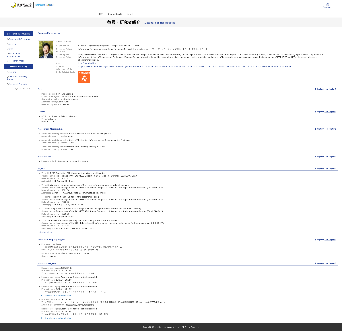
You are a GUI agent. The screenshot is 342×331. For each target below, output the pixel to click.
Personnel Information (20, 39)
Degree (12, 44)
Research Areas (16, 61)
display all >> (46, 232)
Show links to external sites (57, 296)
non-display (329, 89)
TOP (101, 14)
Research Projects (18, 84)
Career (12, 49)
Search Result (115, 14)
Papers (12, 72)
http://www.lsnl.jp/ (87, 63)
